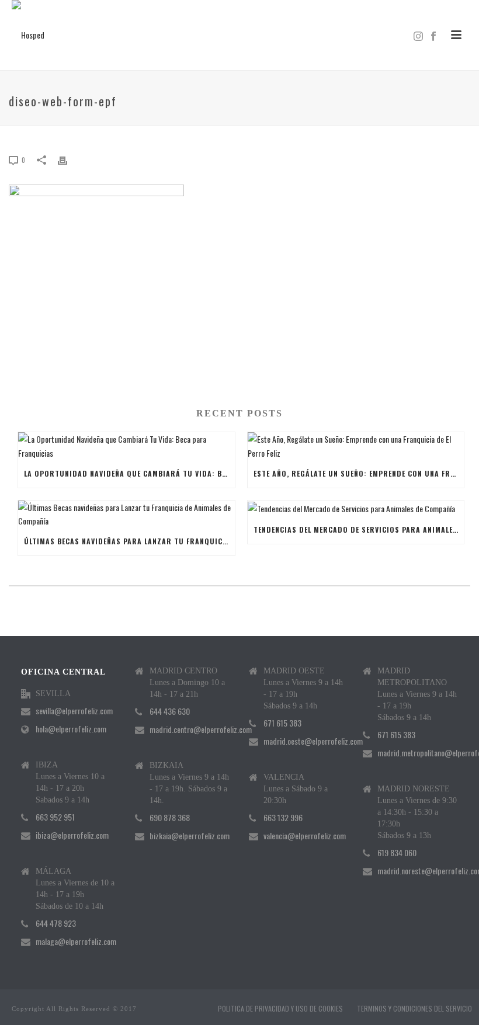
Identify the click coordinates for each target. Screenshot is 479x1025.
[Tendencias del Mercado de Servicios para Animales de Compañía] (356, 508)
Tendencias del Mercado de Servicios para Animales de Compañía (359, 529)
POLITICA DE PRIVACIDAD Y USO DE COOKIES (280, 1008)
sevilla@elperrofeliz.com (74, 711)
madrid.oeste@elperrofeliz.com (313, 741)
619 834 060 (396, 852)
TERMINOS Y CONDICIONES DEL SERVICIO (414, 1008)
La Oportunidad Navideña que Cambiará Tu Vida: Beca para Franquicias (129, 473)
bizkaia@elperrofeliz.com (190, 836)
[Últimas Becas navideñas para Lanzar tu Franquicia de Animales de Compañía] (126, 514)
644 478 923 (56, 923)
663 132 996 (283, 817)
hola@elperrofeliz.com (71, 729)
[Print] (68, 159)
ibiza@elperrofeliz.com (72, 835)
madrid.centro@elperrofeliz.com (201, 729)
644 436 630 (170, 711)
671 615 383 (282, 723)
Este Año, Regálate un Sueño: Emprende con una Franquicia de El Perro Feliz (359, 473)
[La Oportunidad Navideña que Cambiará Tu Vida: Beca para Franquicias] (126, 445)
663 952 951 (55, 817)
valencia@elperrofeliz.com (304, 836)
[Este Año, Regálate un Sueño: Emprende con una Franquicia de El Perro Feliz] (356, 445)
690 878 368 (170, 817)
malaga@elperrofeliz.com (76, 941)
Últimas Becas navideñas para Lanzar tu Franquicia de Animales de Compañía (129, 541)
